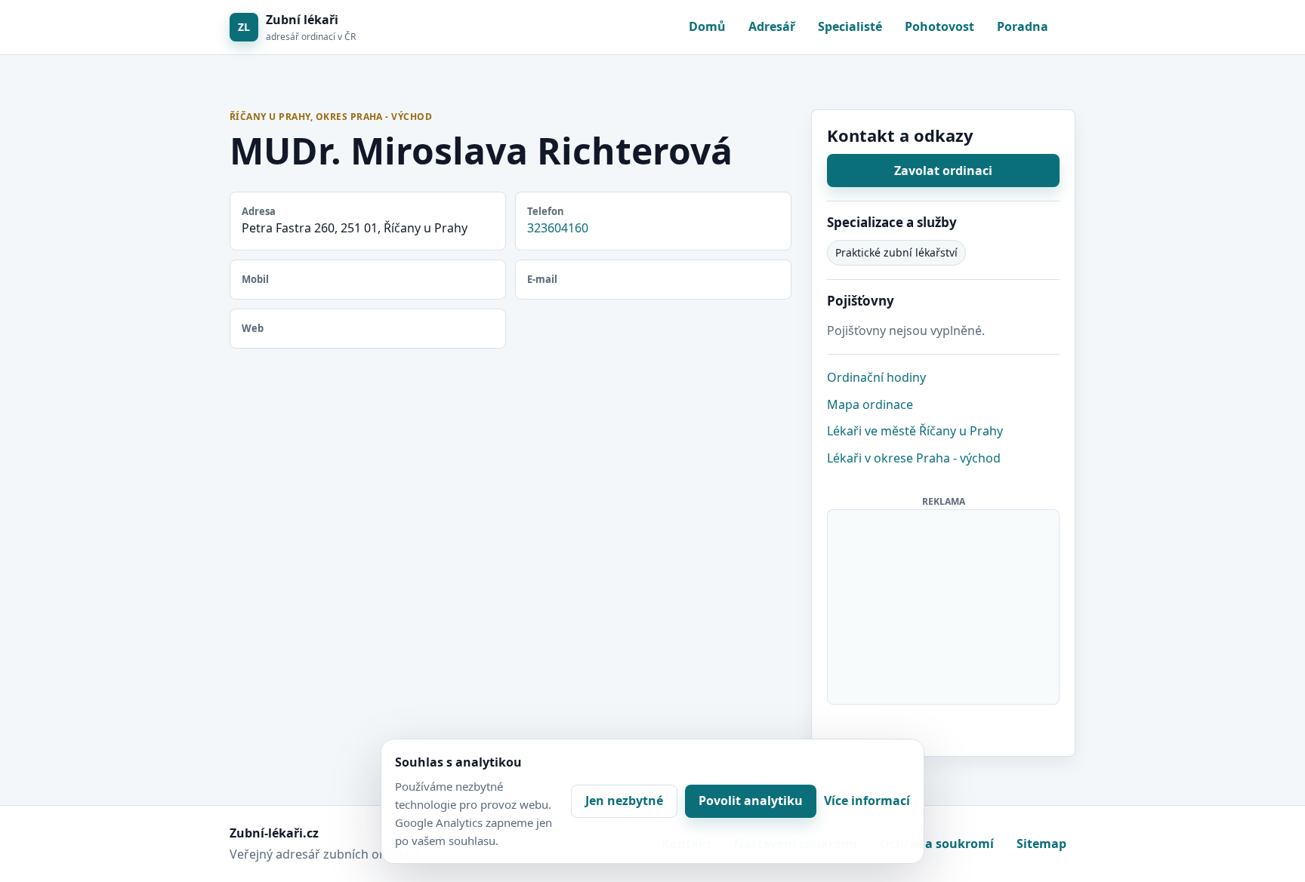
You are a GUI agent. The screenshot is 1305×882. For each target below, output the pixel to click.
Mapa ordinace (870, 404)
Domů (707, 26)
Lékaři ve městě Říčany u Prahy (915, 431)
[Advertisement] (944, 604)
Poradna (1022, 26)
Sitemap (1041, 843)
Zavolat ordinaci (943, 170)
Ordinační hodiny (876, 377)
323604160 (557, 228)
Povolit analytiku (751, 800)
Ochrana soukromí (937, 843)
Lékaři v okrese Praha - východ (914, 458)
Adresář (771, 26)
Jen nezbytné (624, 800)
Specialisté (850, 26)
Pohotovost (939, 26)
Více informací (867, 800)
